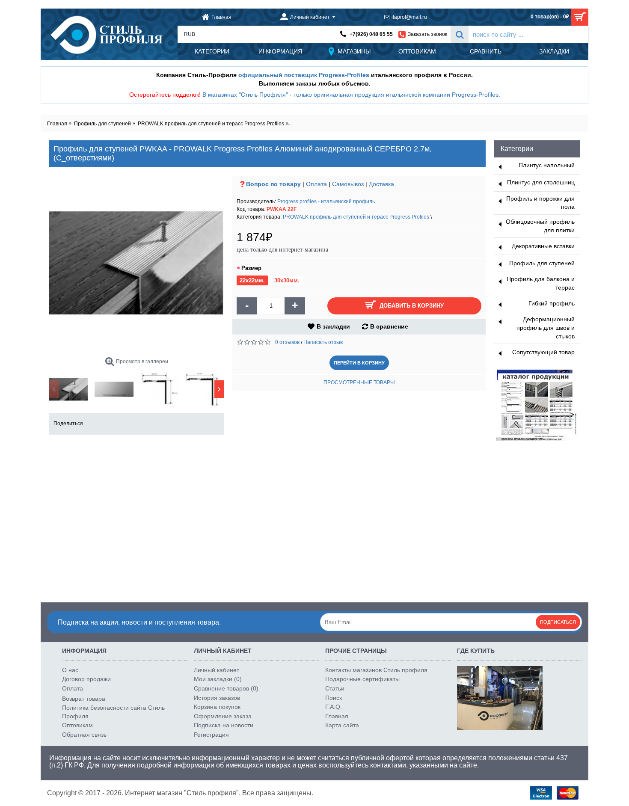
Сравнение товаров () (226, 688)
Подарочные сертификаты (362, 679)
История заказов (217, 697)
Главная (336, 716)
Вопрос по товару (273, 184)
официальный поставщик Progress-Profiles (303, 74)
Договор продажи (86, 679)
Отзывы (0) (176, 459)
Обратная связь (84, 734)
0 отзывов (287, 342)
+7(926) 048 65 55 (371, 34)
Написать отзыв (323, 342)
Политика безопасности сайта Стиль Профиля (113, 712)
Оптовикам (77, 725)
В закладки (333, 326)
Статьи (334, 688)
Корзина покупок (217, 706)
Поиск (333, 697)
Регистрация (211, 734)
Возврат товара (83, 698)
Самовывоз (348, 184)
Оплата (316, 184)
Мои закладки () (218, 679)
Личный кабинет (216, 670)
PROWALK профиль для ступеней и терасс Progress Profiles (356, 217)
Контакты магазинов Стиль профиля (376, 670)
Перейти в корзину (359, 362)
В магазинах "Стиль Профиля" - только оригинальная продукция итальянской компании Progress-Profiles (350, 94)
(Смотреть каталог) (85, 477)
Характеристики (121, 459)
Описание (70, 459)
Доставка (381, 184)
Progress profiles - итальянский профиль (326, 201)
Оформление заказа (223, 716)
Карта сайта (342, 725)
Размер (251, 268)
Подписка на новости (223, 725)
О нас (70, 670)
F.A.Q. (333, 706)
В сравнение (389, 326)
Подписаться (558, 622)
